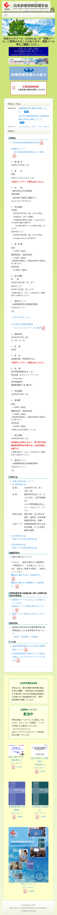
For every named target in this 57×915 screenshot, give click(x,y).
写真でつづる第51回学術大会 (24, 539)
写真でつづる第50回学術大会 (24, 548)
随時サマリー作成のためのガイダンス (28, 614)
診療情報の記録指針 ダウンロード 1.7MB (40, 812)
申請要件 (25, 637)
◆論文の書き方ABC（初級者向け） (26, 575)
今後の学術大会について (22, 481)
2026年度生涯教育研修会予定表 (25, 142)
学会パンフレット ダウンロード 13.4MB (28, 887)
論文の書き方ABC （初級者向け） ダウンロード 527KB (16, 762)
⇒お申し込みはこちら (20, 317)
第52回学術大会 (19, 484)
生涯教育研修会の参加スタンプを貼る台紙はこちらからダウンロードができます (28, 656)
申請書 (34, 637)
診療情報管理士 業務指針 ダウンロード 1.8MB (17, 812)
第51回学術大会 (19, 536)
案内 (17, 637)
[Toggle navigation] (5, 15)
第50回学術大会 (19, 544)
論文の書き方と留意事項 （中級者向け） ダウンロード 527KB (39, 764)
